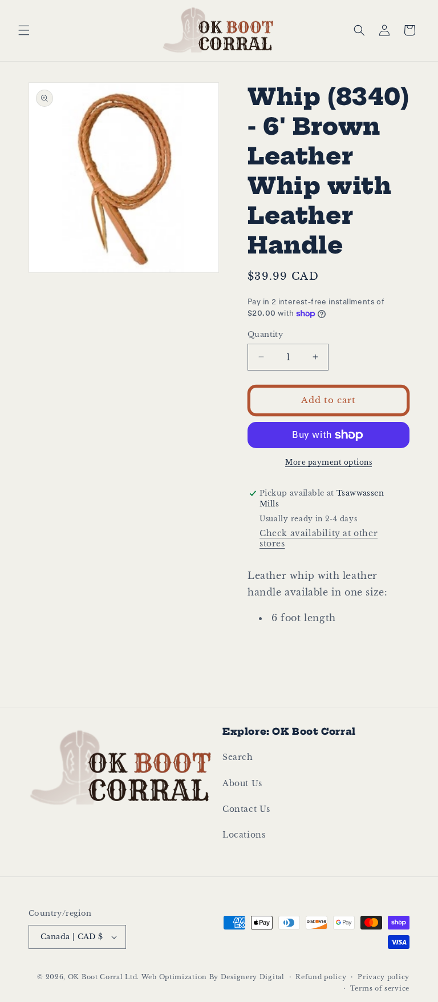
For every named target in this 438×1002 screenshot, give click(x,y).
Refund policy (320, 977)
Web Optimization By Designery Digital (213, 977)
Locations (243, 835)
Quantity (265, 334)
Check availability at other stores (318, 538)
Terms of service (379, 988)
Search (237, 757)
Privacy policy (383, 977)
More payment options (328, 462)
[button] (23, 30)
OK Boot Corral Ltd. (103, 977)
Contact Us (246, 809)
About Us (242, 783)
